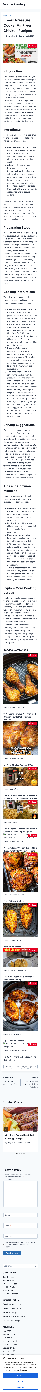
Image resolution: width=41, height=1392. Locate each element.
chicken (7, 1067)
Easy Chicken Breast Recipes (15, 1316)
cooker (16, 1067)
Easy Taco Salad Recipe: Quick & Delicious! (31, 1082)
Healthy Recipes (10, 1287)
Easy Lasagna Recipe (12, 1308)
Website (8, 1236)
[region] (20, 1373)
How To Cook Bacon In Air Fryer (10, 1081)
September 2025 (10, 1351)
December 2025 (10, 1341)
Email (7, 1226)
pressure (32, 1067)
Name (7, 1215)
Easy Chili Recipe (10, 1312)
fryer (24, 1067)
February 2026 (9, 1334)
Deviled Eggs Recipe (11, 1321)
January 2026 (9, 1338)
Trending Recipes (10, 1294)
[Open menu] (36, 4)
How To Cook (8, 1290)
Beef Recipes (8, 1277)
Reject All (20, 1387)
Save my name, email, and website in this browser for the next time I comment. (20, 1244)
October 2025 (9, 1348)
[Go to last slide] (6, 1129)
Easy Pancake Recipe (12, 1304)
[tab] (16, 1153)
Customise (20, 1381)
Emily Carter (11, 1143)
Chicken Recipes (10, 1284)
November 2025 (10, 1344)
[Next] (35, 1129)
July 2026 (7, 1331)
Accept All (20, 1375)
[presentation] (20, 1119)
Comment (8, 1179)
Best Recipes (8, 16)
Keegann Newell (11, 36)
